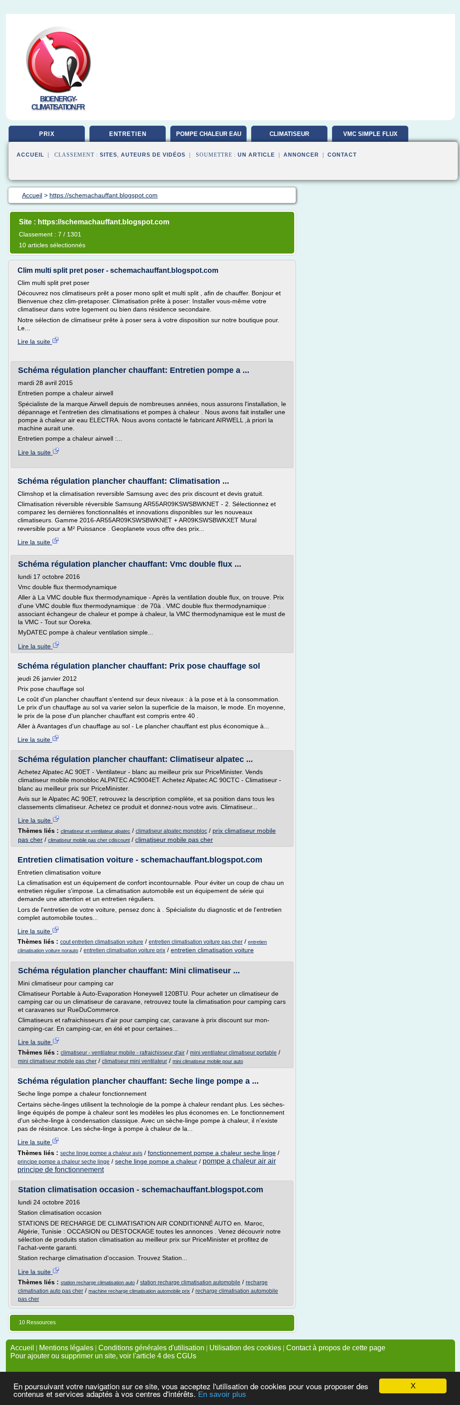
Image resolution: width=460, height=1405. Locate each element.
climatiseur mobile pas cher (174, 839)
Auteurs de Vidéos (153, 155)
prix (47, 134)
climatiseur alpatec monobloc (171, 831)
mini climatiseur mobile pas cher (57, 1061)
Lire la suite (35, 341)
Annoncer (301, 155)
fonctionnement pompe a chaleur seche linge (212, 1152)
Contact (342, 155)
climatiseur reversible (289, 137)
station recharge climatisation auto (98, 1282)
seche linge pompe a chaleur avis (101, 1153)
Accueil (30, 155)
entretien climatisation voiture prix (124, 950)
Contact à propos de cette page (335, 1348)
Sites (108, 155)
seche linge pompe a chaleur (156, 1161)
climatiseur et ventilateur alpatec (95, 831)
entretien (127, 134)
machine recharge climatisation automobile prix (139, 1291)
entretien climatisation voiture (212, 950)
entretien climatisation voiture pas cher (196, 942)
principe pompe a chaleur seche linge (64, 1162)
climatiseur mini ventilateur (134, 1061)
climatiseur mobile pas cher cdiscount (89, 840)
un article (256, 155)
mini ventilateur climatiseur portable (233, 1053)
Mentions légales (66, 1348)
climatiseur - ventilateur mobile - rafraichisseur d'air (123, 1053)
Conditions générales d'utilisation (151, 1348)
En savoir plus (222, 1394)
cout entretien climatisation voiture (101, 942)
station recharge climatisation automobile (190, 1282)
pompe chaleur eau (208, 134)
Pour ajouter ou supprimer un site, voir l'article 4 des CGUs (103, 1356)
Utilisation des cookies (245, 1348)
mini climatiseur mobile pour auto (207, 1061)
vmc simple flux (370, 134)
